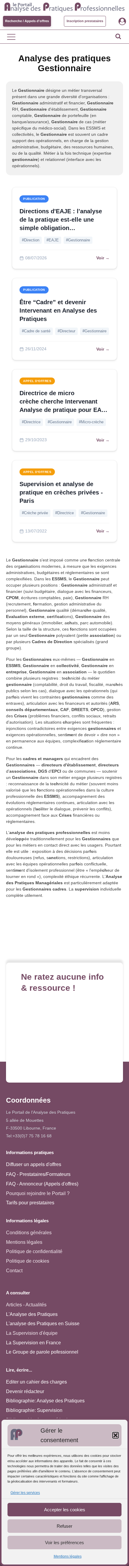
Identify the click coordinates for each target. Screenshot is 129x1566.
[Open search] (118, 36)
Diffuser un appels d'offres (33, 1164)
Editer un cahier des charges (36, 1381)
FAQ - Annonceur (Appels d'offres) (42, 1183)
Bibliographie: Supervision (34, 1410)
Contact (14, 1270)
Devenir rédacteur (25, 1391)
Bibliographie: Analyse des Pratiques (45, 1400)
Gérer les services (25, 1493)
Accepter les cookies (64, 1509)
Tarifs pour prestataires (30, 1202)
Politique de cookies (27, 1261)
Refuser (64, 1526)
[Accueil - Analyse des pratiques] (64, 6)
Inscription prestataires (85, 21)
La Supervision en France (33, 1342)
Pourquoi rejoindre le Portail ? (38, 1193)
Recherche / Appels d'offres (27, 21)
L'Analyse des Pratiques (32, 1314)
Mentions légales (68, 1556)
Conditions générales (29, 1232)
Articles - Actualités (26, 1304)
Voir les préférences (64, 1542)
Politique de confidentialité (34, 1251)
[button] (115, 1435)
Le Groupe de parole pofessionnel (42, 1352)
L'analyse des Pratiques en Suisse (43, 1323)
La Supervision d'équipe (32, 1333)
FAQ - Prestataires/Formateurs (38, 1174)
